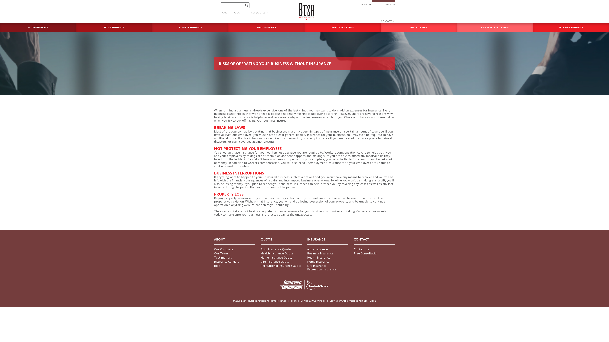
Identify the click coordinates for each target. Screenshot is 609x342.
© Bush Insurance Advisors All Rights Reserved (259, 300)
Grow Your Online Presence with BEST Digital (353, 300)
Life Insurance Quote (275, 261)
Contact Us (361, 249)
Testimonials (223, 257)
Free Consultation (366, 253)
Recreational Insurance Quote (281, 266)
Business (390, 4)
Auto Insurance (317, 249)
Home (224, 13)
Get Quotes (258, 13)
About (237, 13)
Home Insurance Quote (276, 257)
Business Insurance (320, 253)
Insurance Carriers (226, 261)
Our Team (221, 253)
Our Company (223, 249)
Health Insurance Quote (277, 253)
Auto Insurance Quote (276, 249)
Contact (386, 21)
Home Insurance (318, 261)
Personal (366, 4)
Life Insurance (316, 266)
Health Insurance (318, 257)
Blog (217, 266)
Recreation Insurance (321, 269)
